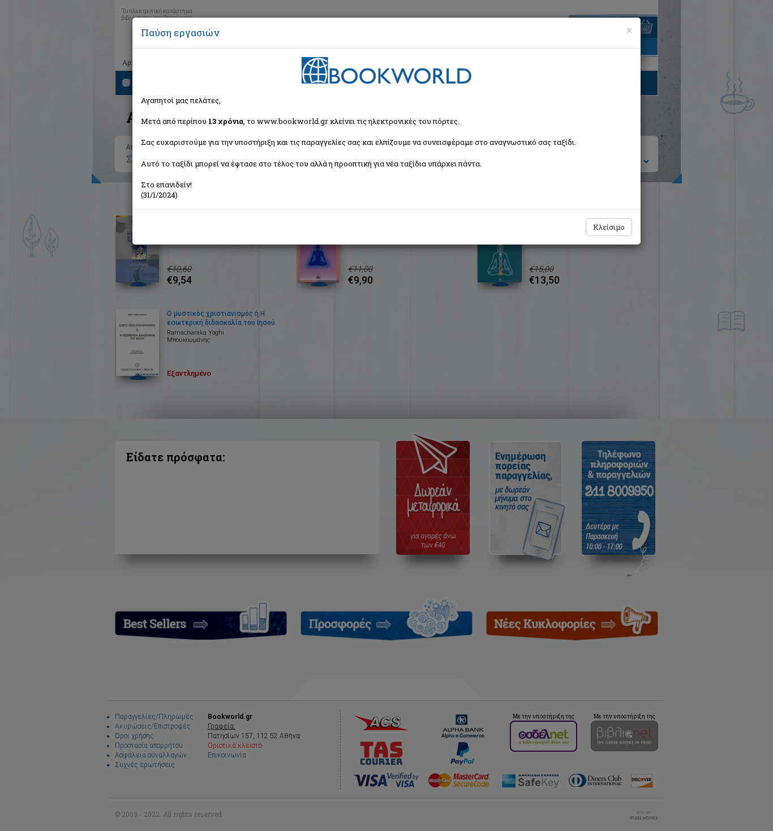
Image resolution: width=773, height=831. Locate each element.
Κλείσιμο (609, 227)
